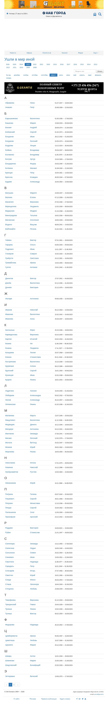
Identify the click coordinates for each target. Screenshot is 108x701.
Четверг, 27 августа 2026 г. (18, 13)
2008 (34, 67)
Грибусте (9, 258)
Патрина (9, 494)
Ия (31, 344)
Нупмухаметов (11, 472)
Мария (33, 123)
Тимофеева (10, 600)
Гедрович (9, 249)
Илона (33, 463)
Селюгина (9, 548)
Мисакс (8, 438)
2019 (55, 64)
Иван (32, 137)
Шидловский (10, 665)
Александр (35, 182)
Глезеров (9, 254)
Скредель (9, 566)
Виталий (34, 676)
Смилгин (9, 575)
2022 (34, 64)
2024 (21, 64)
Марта (33, 416)
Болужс (8, 159)
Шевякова (9, 661)
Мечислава (35, 503)
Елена (33, 197)
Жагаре (8, 299)
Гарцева (9, 245)
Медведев (9, 424)
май (74, 75)
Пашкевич (9, 499)
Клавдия (34, 177)
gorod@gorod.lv (99, 694)
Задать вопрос (65, 699)
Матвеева (9, 416)
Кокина (8, 357)
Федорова (9, 625)
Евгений (33, 141)
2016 (75, 64)
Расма (33, 452)
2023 (28, 64)
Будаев (8, 182)
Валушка (9, 193)
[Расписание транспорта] (94, 15)
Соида (8, 580)
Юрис (32, 330)
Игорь (32, 571)
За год (8, 75)
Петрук (8, 508)
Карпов (8, 339)
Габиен (8, 240)
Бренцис (9, 173)
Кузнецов (9, 375)
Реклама (33, 699)
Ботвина (9, 168)
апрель (82, 75)
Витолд (33, 443)
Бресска (8, 177)
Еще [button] (95, 53)
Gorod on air (47, 53)
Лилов (8, 400)
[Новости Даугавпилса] (54, 13)
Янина (33, 380)
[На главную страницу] (7, 13)
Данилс (33, 424)
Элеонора (34, 584)
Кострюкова (10, 362)
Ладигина (9, 391)
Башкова (9, 123)
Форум (80, 53)
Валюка (8, 197)
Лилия (33, 353)
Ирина (33, 263)
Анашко (8, 107)
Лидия (33, 548)
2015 (82, 64)
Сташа (8, 584)
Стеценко (9, 589)
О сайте (16, 699)
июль (61, 75)
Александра (35, 395)
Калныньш (9, 330)
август (53, 75)
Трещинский (10, 604)
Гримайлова (10, 263)
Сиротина (9, 562)
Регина (33, 229)
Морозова (9, 452)
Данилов (9, 278)
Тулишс (8, 614)
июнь (68, 75)
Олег (32, 512)
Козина (8, 348)
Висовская (10, 220)
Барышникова (11, 118)
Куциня (8, 380)
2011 (14, 67)
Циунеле (9, 645)
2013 (95, 64)
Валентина (35, 118)
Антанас (33, 267)
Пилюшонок (10, 512)
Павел (33, 604)
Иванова (9, 314)
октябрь (35, 75)
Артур (32, 159)
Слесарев (9, 571)
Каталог (65, 53)
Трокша (8, 609)
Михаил (33, 168)
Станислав (35, 532)
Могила (8, 443)
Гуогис (8, 267)
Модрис (33, 211)
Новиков (9, 467)
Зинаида (34, 434)
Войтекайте (10, 229)
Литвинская (10, 404)
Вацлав (33, 224)
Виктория (34, 287)
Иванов (8, 310)
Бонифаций (35, 665)
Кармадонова (11, 335)
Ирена (33, 636)
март (90, 75)
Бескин (8, 127)
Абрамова (9, 103)
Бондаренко (10, 164)
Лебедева (9, 395)
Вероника (34, 202)
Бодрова (9, 146)
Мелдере (9, 429)
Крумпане (9, 366)
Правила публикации (49, 699)
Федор (33, 164)
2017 (68, 64)
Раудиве (9, 528)
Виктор (33, 240)
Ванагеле (9, 202)
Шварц (8, 656)
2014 (88, 64)
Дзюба (8, 283)
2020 (48, 64)
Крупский (9, 371)
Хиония (33, 391)
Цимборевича (11, 636)
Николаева (10, 463)
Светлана (34, 258)
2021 (41, 64)
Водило (8, 224)
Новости (13, 53)
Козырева (9, 353)
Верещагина (10, 206)
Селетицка (10, 544)
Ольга (32, 245)
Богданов (9, 137)
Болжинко (9, 155)
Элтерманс (10, 676)
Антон (32, 656)
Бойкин (8, 150)
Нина (32, 103)
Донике (8, 287)
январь (8, 78)
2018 (61, 64)
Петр (32, 107)
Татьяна (33, 215)
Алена (33, 366)
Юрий (32, 447)
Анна (32, 319)
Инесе (33, 580)
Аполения (34, 220)
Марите (33, 193)
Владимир (34, 150)
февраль (98, 75)
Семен (33, 553)
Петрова (9, 503)
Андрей (33, 127)
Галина (33, 494)
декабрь (17, 75)
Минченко (9, 434)
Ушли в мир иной (19, 59)
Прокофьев (10, 517)
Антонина (34, 299)
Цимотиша (9, 640)
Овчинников (10, 483)
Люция (33, 146)
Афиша (29, 53)
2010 (21, 67)
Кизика (8, 344)
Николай (34, 310)
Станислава (35, 357)
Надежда (34, 562)
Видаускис (10, 211)
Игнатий (33, 339)
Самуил (33, 254)
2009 (28, 67)
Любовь (33, 589)
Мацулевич (10, 420)
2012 (8, 67)
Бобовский (10, 132)
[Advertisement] (54, 34)
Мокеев (8, 447)
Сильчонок (10, 553)
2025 (14, 64)
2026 (7, 64)
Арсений (34, 517)
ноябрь (25, 75)
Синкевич (9, 557)
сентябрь (44, 75)
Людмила (34, 206)
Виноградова (11, 215)
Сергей (33, 132)
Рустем (33, 472)
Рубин (8, 532)
